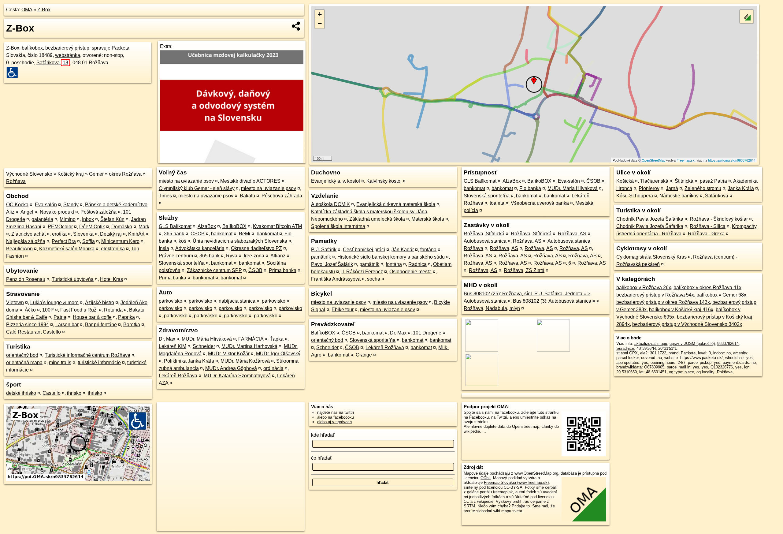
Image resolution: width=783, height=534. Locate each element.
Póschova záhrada (282, 195)
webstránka (67, 55)
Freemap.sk (686, 160)
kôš (182, 241)
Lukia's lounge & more (54, 302)
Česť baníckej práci (364, 249)
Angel (26, 212)
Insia (164, 248)
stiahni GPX (627, 353)
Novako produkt (57, 212)
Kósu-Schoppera (634, 195)
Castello (52, 393)
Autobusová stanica (485, 241)
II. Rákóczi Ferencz (362, 271)
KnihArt (136, 234)
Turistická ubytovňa (73, 279)
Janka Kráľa (741, 188)
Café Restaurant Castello (33, 331)
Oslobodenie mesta (410, 271)
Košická (625, 181)
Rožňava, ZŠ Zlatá (524, 270)
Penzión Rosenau (25, 279)
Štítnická (684, 181)
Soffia (88, 241)
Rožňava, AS (572, 233)
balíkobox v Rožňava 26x (643, 287)
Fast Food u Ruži (79, 309)
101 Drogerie (427, 332)
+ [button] (320, 14)
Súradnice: (625, 348)
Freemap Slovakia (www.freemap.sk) (516, 482)
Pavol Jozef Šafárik (332, 264)
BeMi (244, 233)
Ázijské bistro (99, 302)
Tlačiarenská (654, 181)
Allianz (277, 255)
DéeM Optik (92, 226)
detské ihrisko (21, 393)
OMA (26, 9)
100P (48, 309)
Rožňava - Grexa (706, 233)
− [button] (320, 24)
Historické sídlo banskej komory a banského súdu (391, 257)
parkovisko (170, 301)
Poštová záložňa (98, 212)
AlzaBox (207, 226)
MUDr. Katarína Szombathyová (237, 375)
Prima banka (282, 270)
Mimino (68, 219)
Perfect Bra (64, 241)
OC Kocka (17, 204)
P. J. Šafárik (323, 249)
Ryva (231, 255)
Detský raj (111, 234)
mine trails (60, 362)
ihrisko (74, 393)
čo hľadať (321, 458)
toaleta (497, 203)
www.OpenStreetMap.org (536, 473)
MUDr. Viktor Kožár (229, 353)
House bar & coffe (92, 317)
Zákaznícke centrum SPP (214, 270)
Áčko (30, 309)
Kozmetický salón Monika (67, 248)
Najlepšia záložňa (25, 241)
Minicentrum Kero (120, 241)
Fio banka (530, 188)
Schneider (204, 346)
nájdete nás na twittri (335, 412)
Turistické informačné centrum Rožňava (87, 355)
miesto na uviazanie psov (186, 181)
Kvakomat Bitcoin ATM (277, 226)
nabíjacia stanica (237, 301)
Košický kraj (71, 174)
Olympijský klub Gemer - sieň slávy (197, 188)
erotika (59, 234)
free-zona (254, 255)
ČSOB (198, 233)
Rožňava (16, 181)
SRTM (469, 506)
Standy (71, 204)
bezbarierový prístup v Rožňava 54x (655, 294)
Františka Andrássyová (336, 279)
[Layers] (746, 16)
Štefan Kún (112, 219)
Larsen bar (67, 324)
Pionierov (649, 188)
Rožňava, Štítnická (484, 233)
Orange (364, 354)
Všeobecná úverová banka (540, 203)
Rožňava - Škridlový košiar (719, 219)
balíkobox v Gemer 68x (721, 294)
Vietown (15, 302)
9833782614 (728, 343)
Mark (144, 226)
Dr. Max (167, 339)
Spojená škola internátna (338, 226)
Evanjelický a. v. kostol (335, 181)
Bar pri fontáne (101, 324)
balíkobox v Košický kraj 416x (681, 309)
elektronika (113, 248)
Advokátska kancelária (200, 248)
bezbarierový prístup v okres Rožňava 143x (663, 302)
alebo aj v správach (334, 422)
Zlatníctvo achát (28, 234)
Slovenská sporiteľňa (182, 263)
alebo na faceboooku (335, 417)
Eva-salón (46, 204)
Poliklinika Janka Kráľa (189, 361)
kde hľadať (323, 435)
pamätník (321, 257)
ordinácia (273, 368)
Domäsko (121, 226)
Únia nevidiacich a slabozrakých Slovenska (240, 241)
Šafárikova (52, 62)
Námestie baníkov (679, 195)
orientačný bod (22, 355)
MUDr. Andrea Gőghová (231, 368)
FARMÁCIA (250, 339)
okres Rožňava (125, 174)
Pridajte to (521, 506)
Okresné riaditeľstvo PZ (256, 248)
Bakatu (247, 195)
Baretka (131, 324)
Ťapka (277, 339)
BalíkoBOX (234, 226)
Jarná (672, 188)
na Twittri (499, 417)
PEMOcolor (60, 226)
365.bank (174, 233)
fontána (428, 249)
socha (373, 279)
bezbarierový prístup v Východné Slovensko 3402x (687, 324)
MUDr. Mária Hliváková (207, 339)
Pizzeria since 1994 (27, 324)
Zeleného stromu (703, 188)
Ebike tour (343, 309)
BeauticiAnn (19, 248)
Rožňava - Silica (707, 226)
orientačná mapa (24, 362)
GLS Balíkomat (175, 226)
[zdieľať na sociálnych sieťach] (296, 26)
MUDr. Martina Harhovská (249, 346)
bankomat (221, 233)
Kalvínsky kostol (384, 181)
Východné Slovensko (29, 174)
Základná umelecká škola (377, 219)
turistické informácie (99, 362)
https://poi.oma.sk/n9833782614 (731, 160)
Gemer (96, 174)
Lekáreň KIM (172, 346)
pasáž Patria (713, 181)
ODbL (486, 478)
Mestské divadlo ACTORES (250, 181)
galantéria (42, 219)
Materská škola (427, 219)
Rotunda (113, 309)
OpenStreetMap (653, 160)
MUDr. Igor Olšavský (278, 353)
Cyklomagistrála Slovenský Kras (651, 257)
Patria (60, 317)
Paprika (126, 317)
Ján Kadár (403, 249)
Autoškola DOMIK (330, 204)
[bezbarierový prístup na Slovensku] (14, 72)
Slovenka (83, 234)
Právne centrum (176, 255)
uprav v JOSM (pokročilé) (692, 343)
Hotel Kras (111, 279)
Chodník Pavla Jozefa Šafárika (649, 219)
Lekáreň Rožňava (178, 375)
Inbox (88, 219)
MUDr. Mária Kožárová (245, 361)
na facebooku (507, 412)
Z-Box (43, 9)
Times (165, 195)
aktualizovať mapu (650, 343)
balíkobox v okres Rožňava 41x (707, 287)
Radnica (417, 264)
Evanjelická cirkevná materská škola (395, 204)
